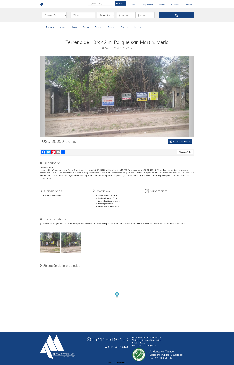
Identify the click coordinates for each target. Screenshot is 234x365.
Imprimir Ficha (185, 152)
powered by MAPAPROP (117, 362)
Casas (74, 27)
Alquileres (175, 5)
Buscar (121, 3)
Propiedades (148, 5)
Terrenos (98, 27)
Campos (111, 27)
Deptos (86, 27)
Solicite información (181, 141)
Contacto (188, 5)
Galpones (124, 27)
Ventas (162, 5)
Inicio (134, 5)
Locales (137, 27)
